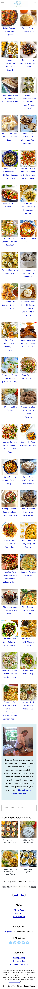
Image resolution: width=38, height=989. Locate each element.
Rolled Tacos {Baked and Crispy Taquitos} (10, 241)
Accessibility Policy (19, 964)
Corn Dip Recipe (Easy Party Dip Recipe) (28, 543)
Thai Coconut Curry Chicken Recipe (28, 610)
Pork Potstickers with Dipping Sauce (28, 642)
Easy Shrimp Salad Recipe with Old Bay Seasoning (10, 673)
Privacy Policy (19, 958)
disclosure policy (14, 982)
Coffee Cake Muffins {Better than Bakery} (28, 480)
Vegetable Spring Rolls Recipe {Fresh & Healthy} (10, 378)
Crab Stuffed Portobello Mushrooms (28, 705)
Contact (19, 913)
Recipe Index (19, 961)
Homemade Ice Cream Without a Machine (28, 273)
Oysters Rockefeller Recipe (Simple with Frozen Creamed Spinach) (28, 101)
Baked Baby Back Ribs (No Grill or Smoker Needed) (28, 343)
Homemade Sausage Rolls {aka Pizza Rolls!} (10, 305)
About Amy (19, 910)
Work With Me (19, 917)
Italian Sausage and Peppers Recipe (10, 31)
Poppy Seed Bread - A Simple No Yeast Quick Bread (10, 98)
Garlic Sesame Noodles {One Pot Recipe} (10, 480)
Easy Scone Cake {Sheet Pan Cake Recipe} (10, 136)
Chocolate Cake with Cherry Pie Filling (10, 610)
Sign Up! (9, 932)
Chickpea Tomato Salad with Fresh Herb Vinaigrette (10, 512)
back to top (19, 895)
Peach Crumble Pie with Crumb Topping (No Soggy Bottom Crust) (28, 308)
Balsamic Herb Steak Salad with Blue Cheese (10, 642)
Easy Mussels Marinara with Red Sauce (28, 63)
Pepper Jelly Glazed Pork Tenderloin (9, 543)
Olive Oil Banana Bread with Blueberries (28, 512)
